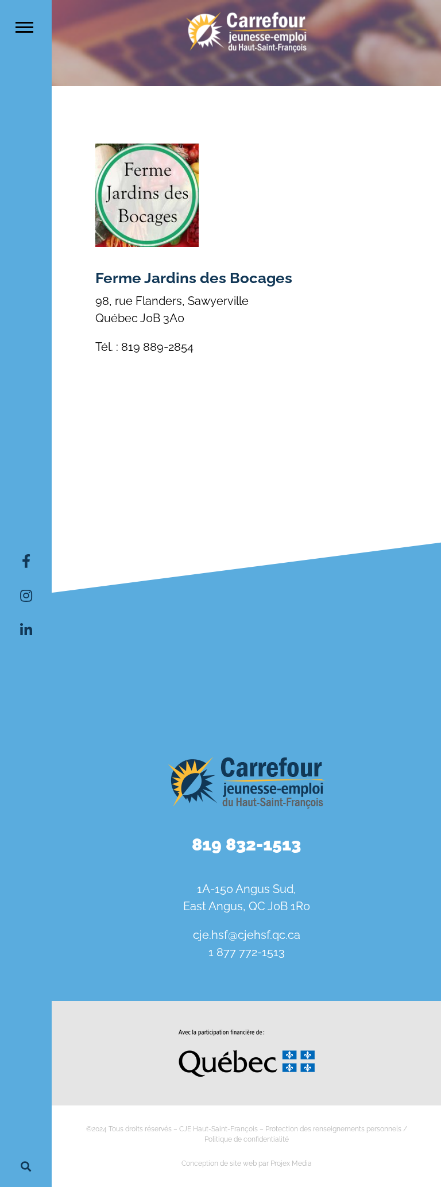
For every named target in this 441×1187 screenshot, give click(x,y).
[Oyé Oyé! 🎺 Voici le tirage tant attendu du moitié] (378, 604)
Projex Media (291, 1163)
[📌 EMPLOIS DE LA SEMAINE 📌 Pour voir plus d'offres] (246, 604)
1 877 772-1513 (246, 952)
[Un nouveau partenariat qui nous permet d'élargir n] (114, 679)
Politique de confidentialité (246, 1139)
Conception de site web (219, 1163)
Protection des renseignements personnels (333, 1129)
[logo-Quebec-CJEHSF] (247, 1033)
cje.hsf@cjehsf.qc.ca (246, 935)
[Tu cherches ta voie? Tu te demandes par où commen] (378, 679)
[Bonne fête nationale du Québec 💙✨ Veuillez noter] (114, 604)
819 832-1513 (246, 844)
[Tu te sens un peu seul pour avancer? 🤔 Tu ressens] (246, 679)
